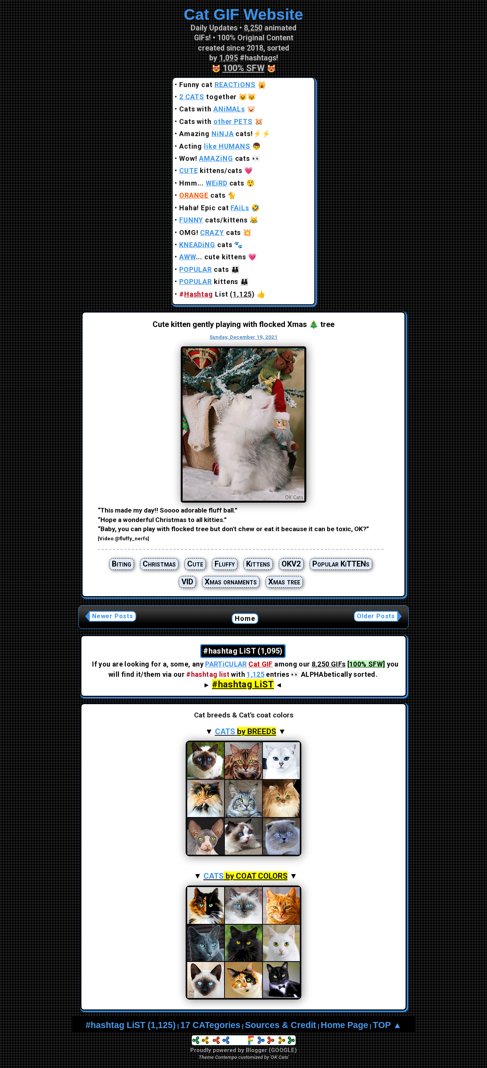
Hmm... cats (211, 183)
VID (187, 581)
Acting (214, 146)
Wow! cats (214, 158)
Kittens (258, 563)
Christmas (159, 563)
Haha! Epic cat (214, 208)
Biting (121, 563)
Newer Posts (112, 616)
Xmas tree (284, 581)
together (208, 97)
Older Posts (376, 616)
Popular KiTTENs (340, 563)
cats (202, 195)
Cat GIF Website (243, 14)
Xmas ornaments (231, 581)
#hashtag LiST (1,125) (131, 1025)
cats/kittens (213, 220)
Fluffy (225, 563)
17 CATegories (210, 1025)
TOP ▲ (387, 1025)
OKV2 (291, 563)
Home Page (344, 1025)
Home (245, 618)
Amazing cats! (216, 134)
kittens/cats (210, 171)
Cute (195, 563)
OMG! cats (210, 232)
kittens (209, 282)
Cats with (212, 109)
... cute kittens (212, 257)
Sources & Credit (280, 1025)
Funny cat (217, 85)
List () (217, 294)
